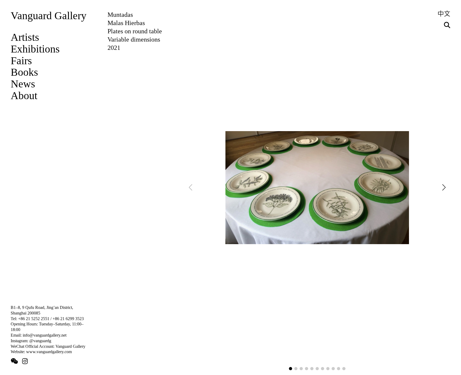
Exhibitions (35, 49)
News (23, 84)
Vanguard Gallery (48, 16)
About (24, 96)
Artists (25, 37)
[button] (290, 368)
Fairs (21, 61)
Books (24, 72)
